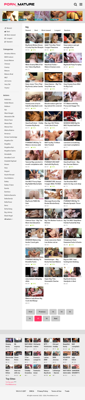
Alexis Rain (8, 123)
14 (61, 312)
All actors (8, 219)
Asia (6, 168)
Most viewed (10, 35)
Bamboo (7, 192)
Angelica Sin (8, 140)
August (7, 171)
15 (70, 312)
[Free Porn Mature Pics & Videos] (20, 4)
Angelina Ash (9, 147)
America (7, 134)
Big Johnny (8, 212)
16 (30, 318)
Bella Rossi (8, 202)
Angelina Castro (10, 151)
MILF (6, 77)
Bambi (6, 188)
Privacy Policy (42, 391)
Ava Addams (9, 178)
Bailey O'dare (9, 185)
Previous (42, 312)
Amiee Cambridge (10, 137)
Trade (67, 391)
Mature (7, 71)
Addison (7, 106)
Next (55, 318)
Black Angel (8, 216)
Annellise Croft (9, 157)
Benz (6, 205)
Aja (5, 110)
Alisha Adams (9, 130)
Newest (9, 28)
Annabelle (8, 154)
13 (53, 312)
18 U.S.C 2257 (21, 391)
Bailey (6, 181)
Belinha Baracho (10, 195)
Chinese (7, 64)
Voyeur (6, 88)
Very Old (7, 84)
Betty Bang (8, 209)
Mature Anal (8, 74)
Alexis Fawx (8, 120)
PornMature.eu (11, 384)
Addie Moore (8, 103)
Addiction (7, 99)
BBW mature (8, 57)
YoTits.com (10, 382)
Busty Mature (9, 60)
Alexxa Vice (8, 127)
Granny (6, 67)
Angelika (7, 144)
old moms (7, 81)
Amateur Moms (9, 53)
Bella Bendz (8, 199)
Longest (9, 38)
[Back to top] (78, 393)
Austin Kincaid (9, 175)
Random (9, 42)
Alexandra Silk (9, 116)
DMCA (31, 391)
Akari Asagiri (8, 113)
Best (8, 31)
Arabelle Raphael (10, 161)
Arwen (6, 164)
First (30, 312)
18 (46, 318)
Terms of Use (56, 391)
